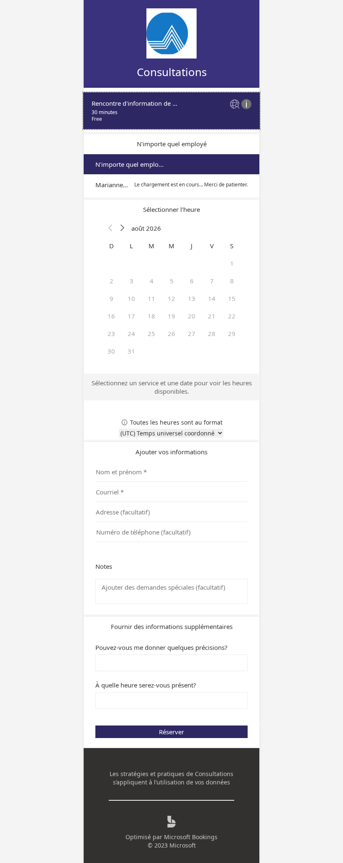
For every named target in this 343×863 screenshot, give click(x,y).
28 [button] (211, 333)
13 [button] (191, 298)
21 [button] (211, 316)
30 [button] (111, 351)
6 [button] (192, 281)
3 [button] (131, 281)
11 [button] (151, 298)
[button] (110, 228)
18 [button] (151, 316)
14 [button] (211, 298)
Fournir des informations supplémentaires (172, 626)
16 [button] (111, 316)
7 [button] (212, 281)
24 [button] (131, 333)
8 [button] (232, 281)
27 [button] (191, 333)
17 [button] (131, 316)
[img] (235, 104)
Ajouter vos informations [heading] (171, 452)
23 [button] (111, 333)
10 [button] (131, 298)
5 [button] (172, 281)
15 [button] (231, 298)
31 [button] (131, 351)
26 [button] (171, 333)
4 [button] (152, 281)
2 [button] (111, 281)
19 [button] (171, 316)
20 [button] (191, 316)
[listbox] (171, 174)
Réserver (171, 732)
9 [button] (111, 298)
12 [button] (171, 298)
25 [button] (151, 333)
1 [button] (232, 263)
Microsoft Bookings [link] (191, 837)
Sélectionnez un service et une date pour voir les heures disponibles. (172, 387)
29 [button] (231, 333)
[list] (171, 110)
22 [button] (231, 316)
